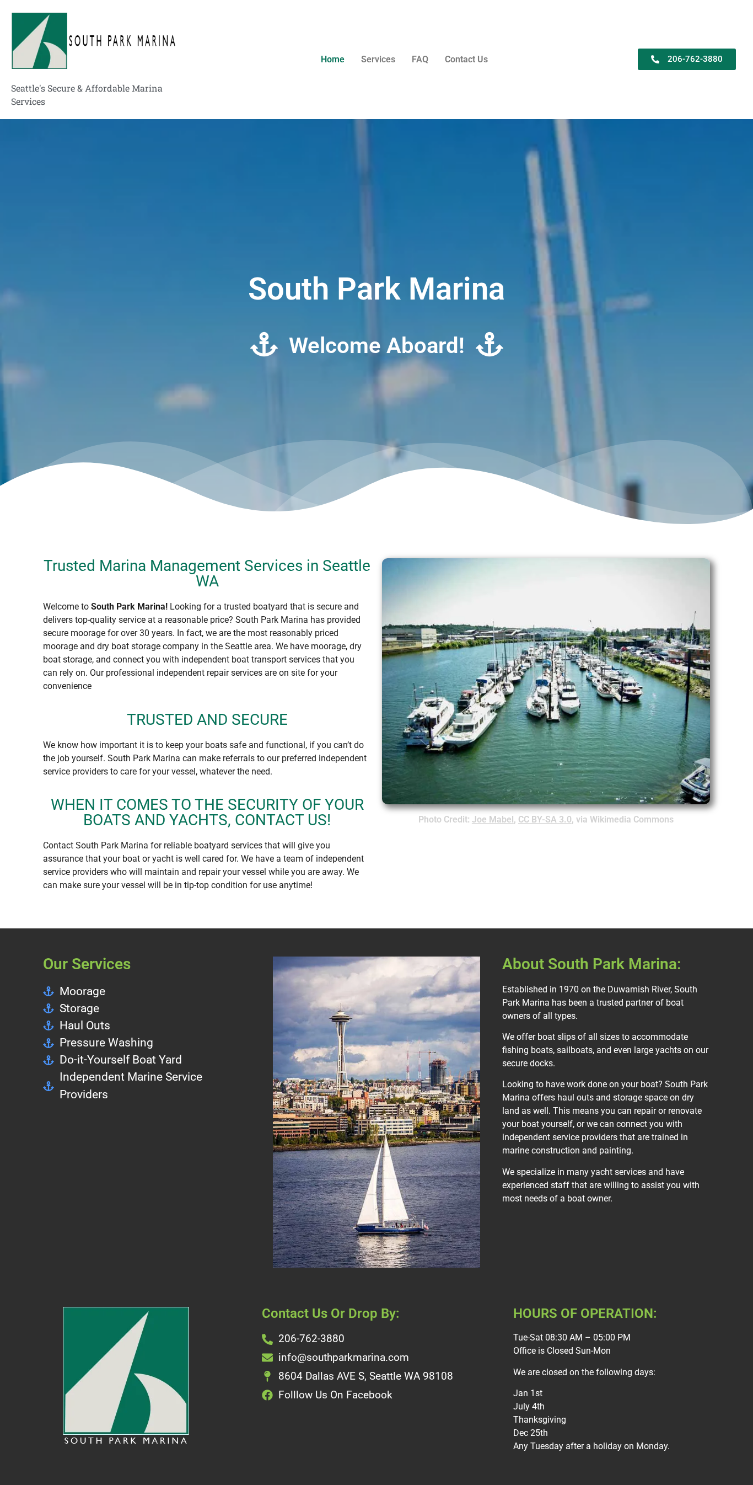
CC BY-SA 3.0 (545, 819)
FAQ (420, 59)
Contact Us (466, 59)
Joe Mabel (493, 819)
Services (378, 59)
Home (333, 59)
